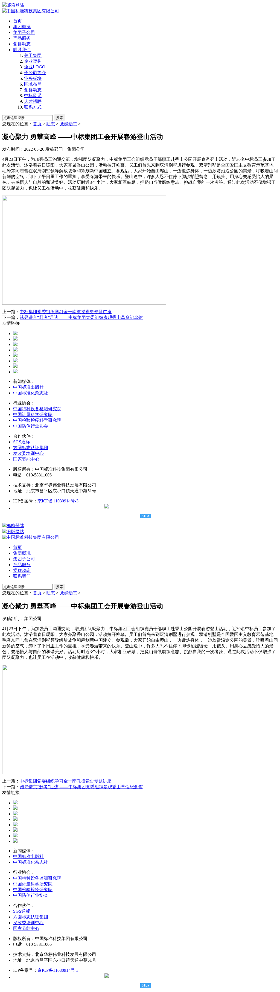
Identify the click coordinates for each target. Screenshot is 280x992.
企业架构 (33, 61)
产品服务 (22, 38)
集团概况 (22, 26)
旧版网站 (15, 531)
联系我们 (22, 49)
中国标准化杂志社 (30, 393)
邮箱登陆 (15, 5)
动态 (50, 123)
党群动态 (22, 44)
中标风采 (33, 95)
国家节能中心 (26, 459)
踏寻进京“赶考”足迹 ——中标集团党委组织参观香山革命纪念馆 (81, 317)
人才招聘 (33, 101)
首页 (17, 21)
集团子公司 (24, 32)
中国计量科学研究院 (32, 414)
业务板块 (33, 78)
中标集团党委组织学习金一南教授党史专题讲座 (66, 311)
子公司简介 (35, 72)
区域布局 (33, 84)
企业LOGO (34, 67)
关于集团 (33, 55)
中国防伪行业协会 (30, 426)
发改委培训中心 (28, 453)
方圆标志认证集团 (30, 447)
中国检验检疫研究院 (32, 889)
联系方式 (33, 107)
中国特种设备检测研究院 (37, 408)
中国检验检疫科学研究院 (37, 420)
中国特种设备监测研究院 (37, 878)
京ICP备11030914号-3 (57, 501)
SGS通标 (21, 442)
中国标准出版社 (28, 387)
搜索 (59, 118)
